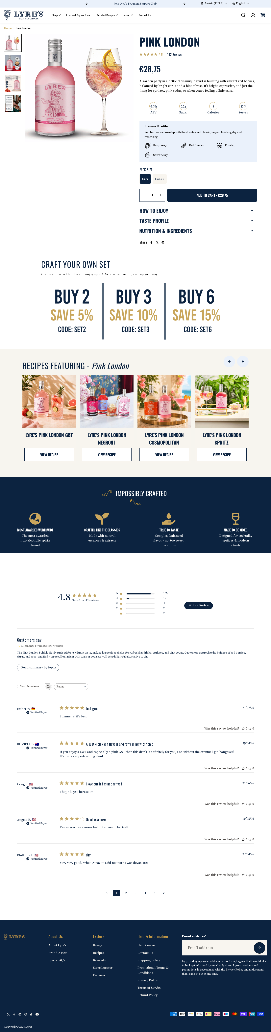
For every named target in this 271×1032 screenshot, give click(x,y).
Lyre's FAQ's (56, 960)
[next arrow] (126, 88)
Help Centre (146, 945)
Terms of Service (149, 988)
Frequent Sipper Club (78, 15)
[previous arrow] (33, 88)
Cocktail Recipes (105, 15)
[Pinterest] (162, 242)
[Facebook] (151, 242)
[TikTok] (31, 1014)
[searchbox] (31, 686)
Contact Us (144, 15)
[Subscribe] (259, 948)
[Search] (243, 15)
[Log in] (253, 15)
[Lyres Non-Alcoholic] (24, 15)
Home (8, 28)
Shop (55, 15)
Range (97, 945)
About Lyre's (57, 945)
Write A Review (199, 605)
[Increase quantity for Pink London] (160, 195)
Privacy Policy (147, 980)
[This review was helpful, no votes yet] (243, 729)
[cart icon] (262, 15)
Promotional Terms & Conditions (152, 970)
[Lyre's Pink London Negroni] (107, 401)
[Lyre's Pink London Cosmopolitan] (164, 401)
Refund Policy (147, 995)
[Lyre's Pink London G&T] (49, 401)
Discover (99, 975)
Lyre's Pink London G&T (49, 434)
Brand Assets (57, 953)
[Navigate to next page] (164, 893)
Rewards (99, 960)
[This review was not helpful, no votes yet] (250, 729)
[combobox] (71, 686)
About (126, 15)
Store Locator (102, 968)
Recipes (98, 953)
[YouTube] (37, 1014)
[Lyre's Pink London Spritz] (222, 401)
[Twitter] (157, 242)
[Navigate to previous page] (107, 893)
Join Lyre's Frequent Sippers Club (135, 4)
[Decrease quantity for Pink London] (144, 195)
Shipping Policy (148, 960)
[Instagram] (25, 1014)
